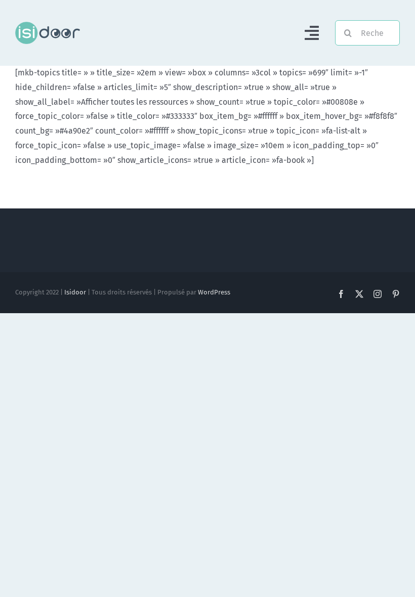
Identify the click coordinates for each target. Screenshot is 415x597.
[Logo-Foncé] (47, 25)
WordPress (214, 292)
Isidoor (75, 292)
